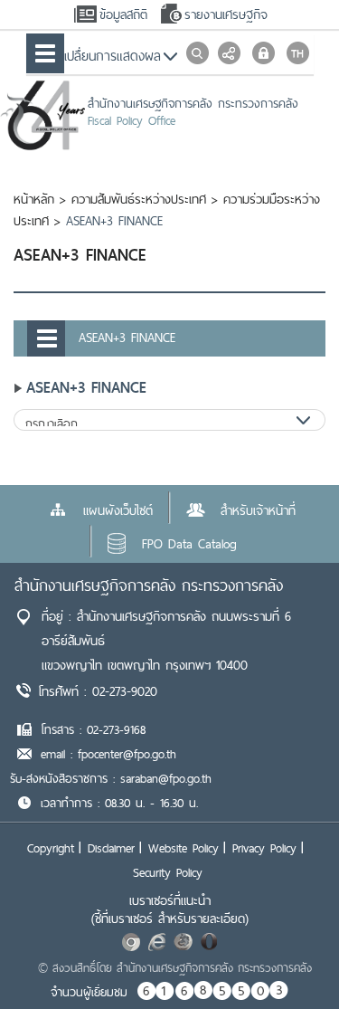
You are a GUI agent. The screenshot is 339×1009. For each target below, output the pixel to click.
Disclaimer (111, 848)
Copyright (50, 848)
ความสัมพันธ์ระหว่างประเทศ (138, 199)
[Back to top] (288, 958)
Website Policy (183, 848)
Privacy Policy (264, 848)
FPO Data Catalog (189, 544)
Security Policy (167, 872)
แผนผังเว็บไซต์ (118, 510)
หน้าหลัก (34, 199)
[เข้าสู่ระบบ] (263, 53)
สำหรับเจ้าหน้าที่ (258, 510)
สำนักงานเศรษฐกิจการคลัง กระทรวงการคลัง (148, 585)
